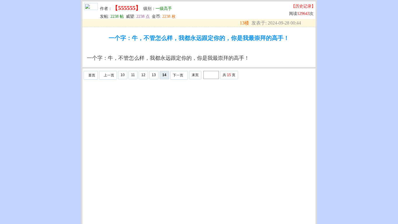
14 (164, 75)
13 (154, 75)
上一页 (109, 75)
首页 (91, 75)
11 (133, 75)
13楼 (244, 22)
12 (143, 75)
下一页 (178, 75)
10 (123, 75)
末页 (195, 75)
